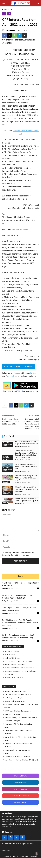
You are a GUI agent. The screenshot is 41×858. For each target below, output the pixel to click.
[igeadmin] (3, 30)
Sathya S (18, 446)
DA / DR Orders (10, 655)
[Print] (24, 35)
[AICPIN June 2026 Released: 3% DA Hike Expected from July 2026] (7, 500)
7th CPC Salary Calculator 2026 (15, 691)
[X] (9, 35)
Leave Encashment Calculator (14, 701)
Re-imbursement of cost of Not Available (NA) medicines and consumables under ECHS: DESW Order (31, 424)
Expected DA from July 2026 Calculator (18, 661)
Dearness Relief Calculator (13, 678)
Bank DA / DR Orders (12, 658)
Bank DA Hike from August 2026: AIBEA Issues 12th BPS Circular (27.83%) (26, 478)
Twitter (33, 373)
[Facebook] (4, 35)
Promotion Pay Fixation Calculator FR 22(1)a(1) (21, 760)
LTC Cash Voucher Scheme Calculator (17, 695)
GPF (9, 14)
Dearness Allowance (6, 492)
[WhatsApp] (14, 35)
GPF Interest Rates (20, 229)
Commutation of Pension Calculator (17, 757)
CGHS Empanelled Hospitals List (15, 698)
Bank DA (6, 482)
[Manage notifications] (36, 853)
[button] (3, 3)
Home (4, 9)
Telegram (17, 373)
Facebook (10, 376)
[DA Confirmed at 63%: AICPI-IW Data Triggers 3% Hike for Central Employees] (7, 489)
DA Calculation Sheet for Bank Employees (19, 668)
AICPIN (5, 503)
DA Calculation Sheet (11, 651)
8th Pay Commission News (7, 444)
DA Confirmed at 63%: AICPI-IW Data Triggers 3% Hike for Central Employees (26, 489)
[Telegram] (19, 35)
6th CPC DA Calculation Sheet (14, 664)
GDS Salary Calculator (12, 714)
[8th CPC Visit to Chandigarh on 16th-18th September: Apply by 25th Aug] (7, 466)
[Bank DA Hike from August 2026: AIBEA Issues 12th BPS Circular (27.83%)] (7, 477)
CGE (10, 9)
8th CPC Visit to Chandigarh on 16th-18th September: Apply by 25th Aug (26, 466)
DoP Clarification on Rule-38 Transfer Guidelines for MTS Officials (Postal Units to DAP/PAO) (20, 622)
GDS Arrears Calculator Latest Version (17, 711)
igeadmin (11, 30)
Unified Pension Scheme (6, 457)
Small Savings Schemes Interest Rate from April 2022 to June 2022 (10, 421)
